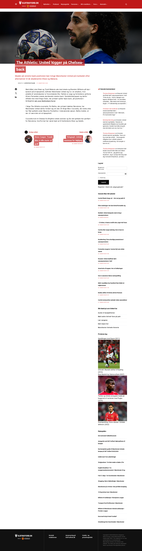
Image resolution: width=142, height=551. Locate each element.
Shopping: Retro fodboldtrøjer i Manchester (111, 481)
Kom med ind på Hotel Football (107, 516)
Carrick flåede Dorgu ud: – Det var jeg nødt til (111, 198)
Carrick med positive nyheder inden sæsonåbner (112, 300)
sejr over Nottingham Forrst (45, 101)
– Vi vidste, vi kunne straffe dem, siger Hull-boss (112, 222)
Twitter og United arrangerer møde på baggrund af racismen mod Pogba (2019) (111, 398)
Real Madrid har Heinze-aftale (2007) (111, 374)
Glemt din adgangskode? (114, 187)
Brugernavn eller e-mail (101, 168)
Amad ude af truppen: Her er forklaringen (110, 268)
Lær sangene (103, 320)
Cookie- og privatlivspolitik (87, 536)
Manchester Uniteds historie (108, 327)
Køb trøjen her (103, 324)
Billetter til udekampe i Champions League (111, 497)
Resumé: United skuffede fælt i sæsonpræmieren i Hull (114, 111)
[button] (16, 4)
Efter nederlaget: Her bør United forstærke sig (111, 205)
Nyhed (18, 56)
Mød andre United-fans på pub (109, 316)
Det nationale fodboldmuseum (107, 436)
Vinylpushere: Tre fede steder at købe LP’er (111, 462)
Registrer (101, 187)
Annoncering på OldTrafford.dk (71, 536)
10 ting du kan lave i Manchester (107, 492)
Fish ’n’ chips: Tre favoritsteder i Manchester (111, 475)
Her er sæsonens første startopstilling (109, 276)
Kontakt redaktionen (53, 536)
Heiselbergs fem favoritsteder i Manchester (111, 522)
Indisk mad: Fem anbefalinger (107, 457)
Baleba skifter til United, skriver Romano (110, 292)
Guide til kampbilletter (106, 313)
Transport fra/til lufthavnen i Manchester (110, 503)
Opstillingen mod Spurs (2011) (109, 338)
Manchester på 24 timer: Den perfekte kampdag (112, 486)
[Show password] (126, 174)
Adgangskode (102, 173)
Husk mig (102, 177)
